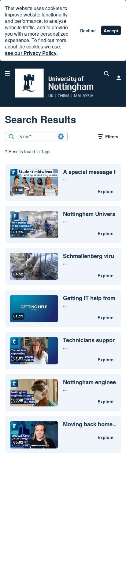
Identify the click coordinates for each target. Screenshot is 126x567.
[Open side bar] (7, 73)
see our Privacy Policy (31, 52)
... (89, 175)
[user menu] (119, 78)
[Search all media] (106, 73)
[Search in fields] (60, 136)
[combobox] (35, 136)
